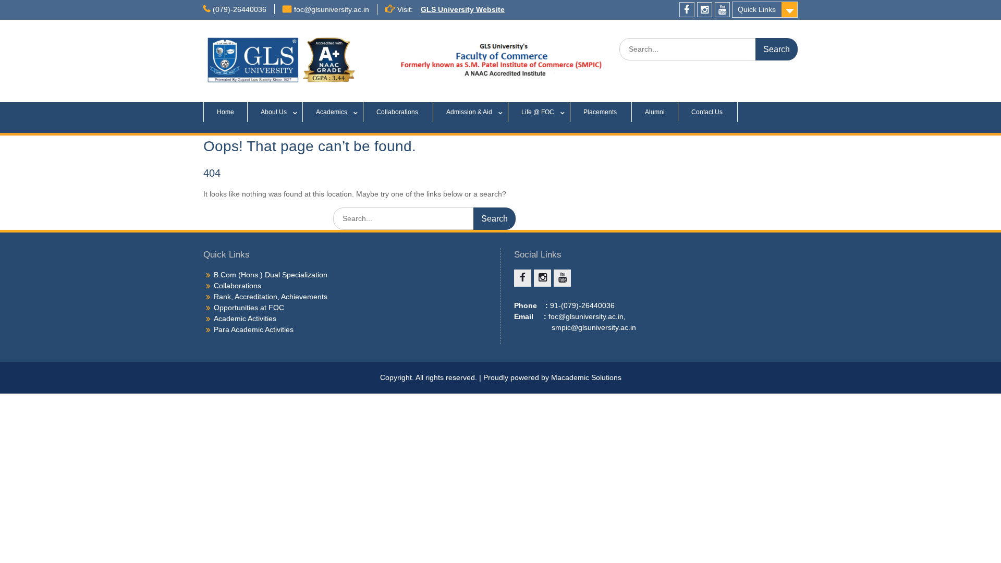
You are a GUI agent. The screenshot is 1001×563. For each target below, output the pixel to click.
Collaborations (398, 112)
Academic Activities (245, 318)
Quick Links (757, 9)
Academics (331, 112)
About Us (274, 112)
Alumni (655, 112)
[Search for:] (708, 49)
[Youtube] (722, 9)
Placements (600, 112)
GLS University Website (463, 9)
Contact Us (707, 112)
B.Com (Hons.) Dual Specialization (270, 275)
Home (225, 112)
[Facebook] (686, 9)
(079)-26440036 (239, 9)
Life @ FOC (537, 112)
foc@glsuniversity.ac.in (331, 9)
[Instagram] (704, 9)
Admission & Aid (469, 112)
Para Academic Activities (254, 329)
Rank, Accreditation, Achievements (270, 296)
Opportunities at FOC (249, 307)
